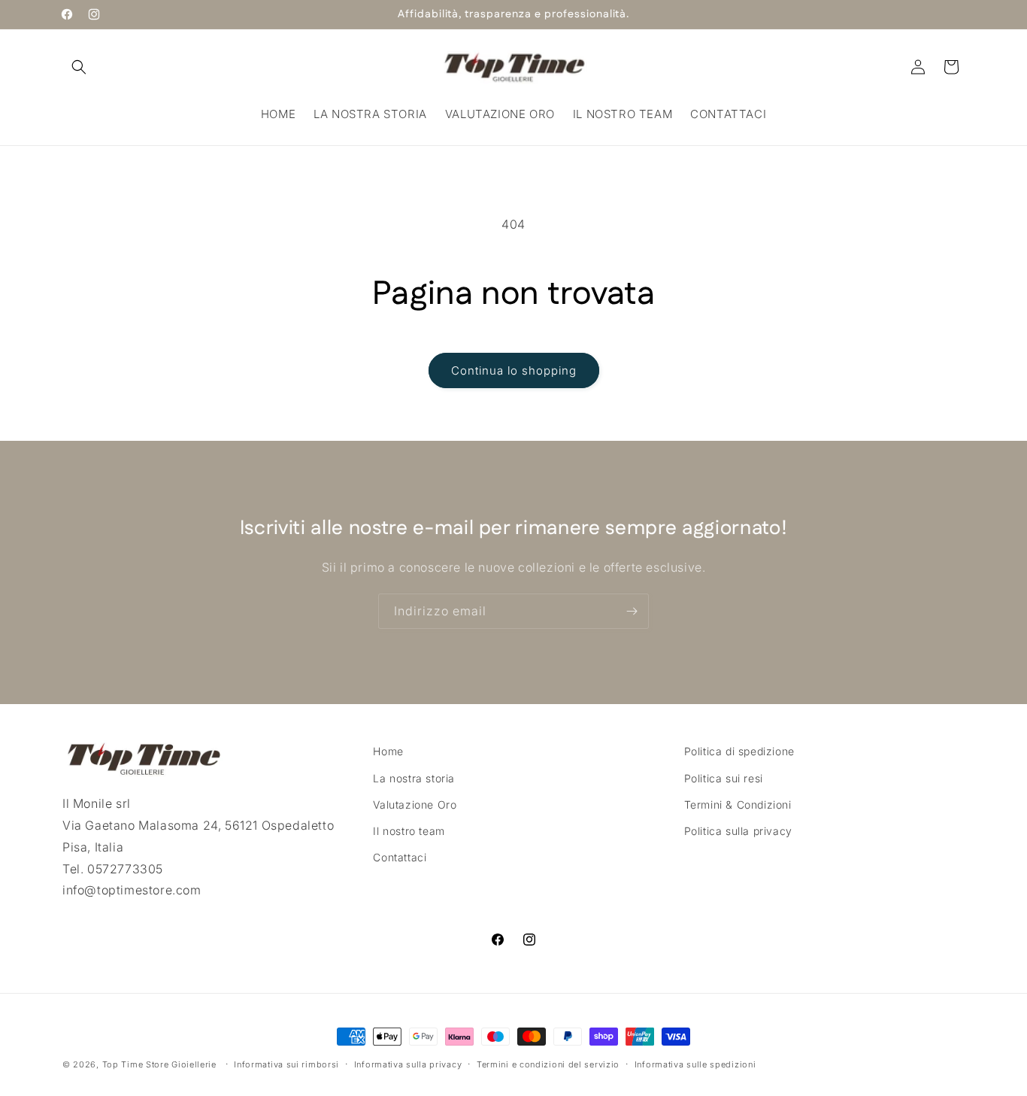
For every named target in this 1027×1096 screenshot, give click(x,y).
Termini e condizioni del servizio (548, 1063)
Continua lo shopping (514, 370)
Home (388, 751)
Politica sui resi (723, 777)
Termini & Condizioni (738, 803)
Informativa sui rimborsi (286, 1063)
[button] (78, 66)
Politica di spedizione (739, 751)
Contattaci (399, 857)
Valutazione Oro (414, 803)
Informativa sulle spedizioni (695, 1063)
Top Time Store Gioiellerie (159, 1064)
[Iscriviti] (631, 611)
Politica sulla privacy (738, 830)
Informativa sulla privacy (408, 1063)
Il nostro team (408, 830)
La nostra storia (414, 777)
